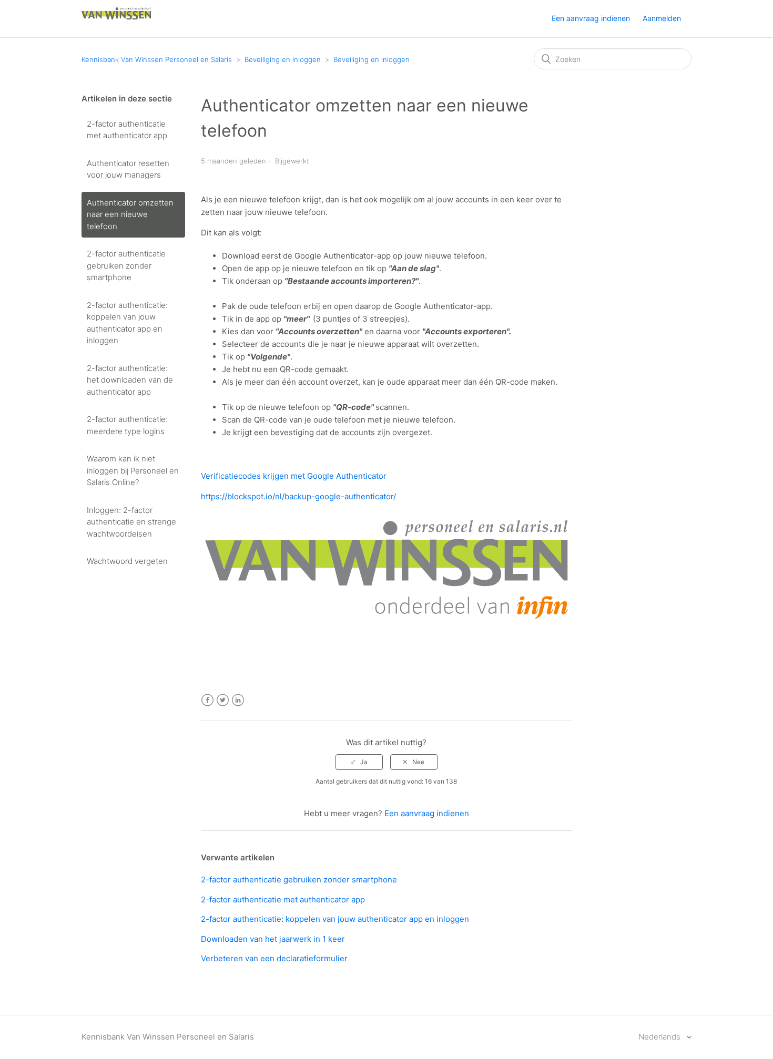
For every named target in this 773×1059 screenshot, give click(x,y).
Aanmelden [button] (662, 18)
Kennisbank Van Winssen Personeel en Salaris (157, 59)
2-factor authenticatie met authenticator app (127, 130)
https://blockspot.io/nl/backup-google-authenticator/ (298, 496)
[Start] (116, 24)
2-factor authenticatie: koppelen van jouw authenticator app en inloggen (127, 323)
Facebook (207, 700)
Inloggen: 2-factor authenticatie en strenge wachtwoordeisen (131, 522)
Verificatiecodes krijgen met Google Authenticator (294, 476)
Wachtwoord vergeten (127, 561)
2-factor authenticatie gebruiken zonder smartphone (126, 265)
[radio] (359, 762)
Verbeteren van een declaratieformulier (274, 958)
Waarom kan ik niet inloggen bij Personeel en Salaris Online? (133, 470)
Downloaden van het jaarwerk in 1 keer (273, 939)
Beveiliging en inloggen (283, 59)
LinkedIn (238, 700)
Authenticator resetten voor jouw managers (128, 169)
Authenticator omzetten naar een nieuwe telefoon (130, 214)
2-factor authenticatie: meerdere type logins (127, 425)
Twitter (222, 700)
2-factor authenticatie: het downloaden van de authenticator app (130, 380)
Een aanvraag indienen (591, 18)
